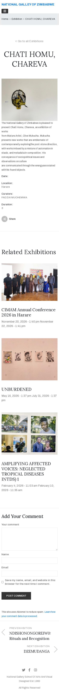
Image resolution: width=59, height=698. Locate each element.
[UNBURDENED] (29, 359)
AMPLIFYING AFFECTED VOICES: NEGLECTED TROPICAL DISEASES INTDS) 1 (26, 471)
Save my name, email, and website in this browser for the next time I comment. (30, 582)
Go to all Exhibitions (31, 41)
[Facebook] (29, 670)
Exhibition (16, 19)
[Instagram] (35, 670)
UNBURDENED (16, 389)
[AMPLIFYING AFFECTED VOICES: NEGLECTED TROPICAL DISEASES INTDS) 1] (29, 433)
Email (5, 567)
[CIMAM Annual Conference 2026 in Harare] (29, 282)
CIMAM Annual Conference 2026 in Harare (29, 312)
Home (5, 19)
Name (5, 554)
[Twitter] (23, 670)
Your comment (10, 524)
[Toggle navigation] (5, 11)
